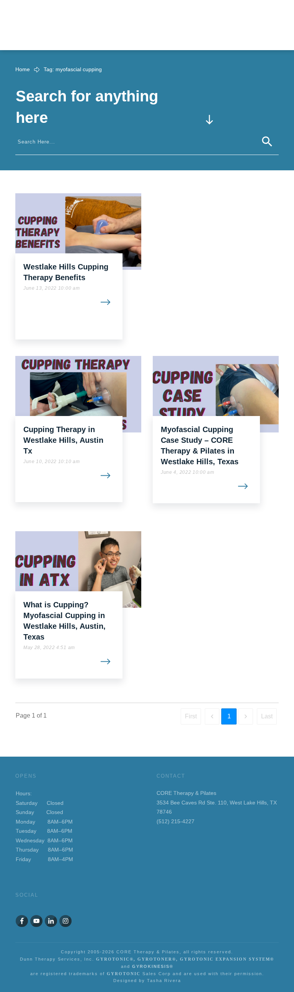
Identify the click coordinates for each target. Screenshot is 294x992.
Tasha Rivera (164, 980)
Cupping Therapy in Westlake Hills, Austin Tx (63, 440)
